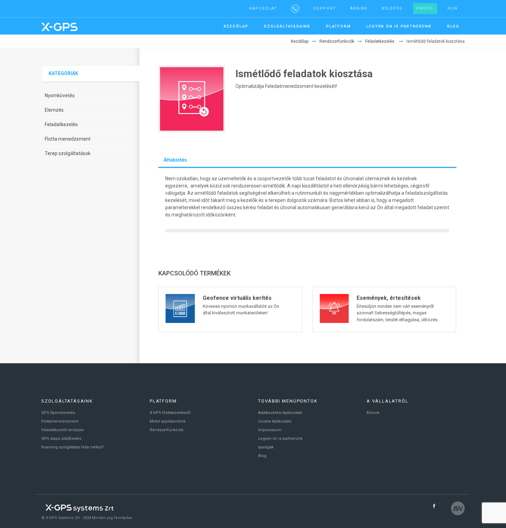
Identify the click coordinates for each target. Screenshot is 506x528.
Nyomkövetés (60, 95)
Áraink (359, 8)
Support (324, 8)
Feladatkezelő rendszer (62, 430)
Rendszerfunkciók (336, 41)
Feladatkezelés (379, 41)
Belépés (392, 8)
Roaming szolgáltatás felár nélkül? (72, 447)
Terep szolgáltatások (68, 153)
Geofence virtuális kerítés (237, 298)
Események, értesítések (389, 298)
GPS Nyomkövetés (58, 412)
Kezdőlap (299, 41)
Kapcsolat (263, 8)
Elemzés (54, 110)
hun (452, 8)
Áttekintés (175, 160)
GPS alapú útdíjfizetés (61, 438)
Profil (425, 8)
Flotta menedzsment (68, 139)
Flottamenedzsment (59, 421)
